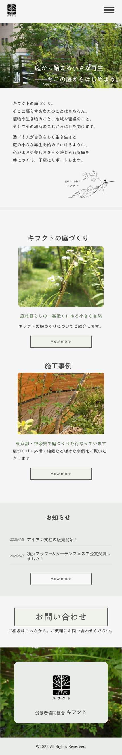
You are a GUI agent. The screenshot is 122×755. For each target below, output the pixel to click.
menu (109, 10)
